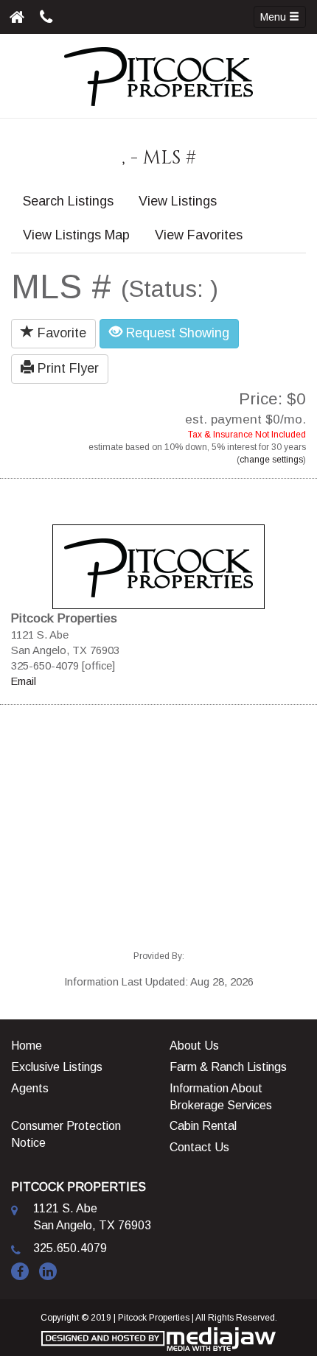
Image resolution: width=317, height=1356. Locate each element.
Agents (30, 1088)
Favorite (60, 333)
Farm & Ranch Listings (228, 1067)
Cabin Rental (203, 1126)
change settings (271, 459)
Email (23, 681)
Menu (274, 17)
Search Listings (68, 201)
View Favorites (199, 235)
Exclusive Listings (56, 1067)
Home (26, 1045)
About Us (194, 1045)
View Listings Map (76, 235)
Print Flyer (66, 368)
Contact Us (199, 1147)
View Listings (178, 201)
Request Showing (175, 333)
